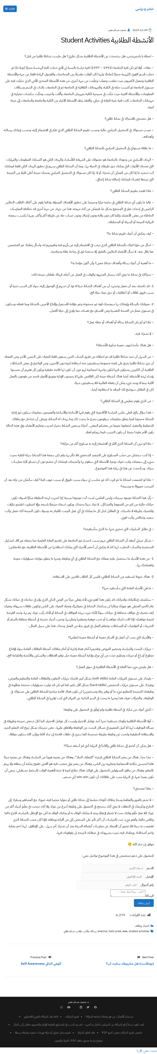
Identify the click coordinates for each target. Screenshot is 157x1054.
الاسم (150, 868)
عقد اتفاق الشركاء (86, 1033)
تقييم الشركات (72, 1016)
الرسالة (149, 895)
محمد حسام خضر (117, 30)
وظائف (138, 926)
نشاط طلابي (69, 931)
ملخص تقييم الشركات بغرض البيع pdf (122, 1033)
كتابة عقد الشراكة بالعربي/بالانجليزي (41, 1016)
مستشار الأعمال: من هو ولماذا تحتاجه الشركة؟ (109, 1016)
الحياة (146, 926)
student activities (139, 931)
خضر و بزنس (145, 8)
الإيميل (150, 876)
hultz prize (115, 931)
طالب (86, 931)
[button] (147, 1050)
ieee (124, 931)
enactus (102, 931)
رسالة (93, 931)
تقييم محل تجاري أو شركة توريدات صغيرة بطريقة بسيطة (43, 1033)
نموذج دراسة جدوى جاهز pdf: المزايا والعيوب (78, 1041)
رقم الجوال (147, 884)
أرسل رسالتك (144, 903)
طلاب (79, 931)
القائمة (12, 9)
